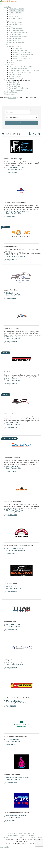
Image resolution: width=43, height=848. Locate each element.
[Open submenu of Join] (8, 21)
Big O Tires (8, 372)
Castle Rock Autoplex (12, 457)
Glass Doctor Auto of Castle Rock (16, 812)
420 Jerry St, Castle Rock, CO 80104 (21, 833)
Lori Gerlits (12, 98)
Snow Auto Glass (10, 583)
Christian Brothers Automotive (15, 736)
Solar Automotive (10, 246)
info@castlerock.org (28, 835)
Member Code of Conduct (32, 837)
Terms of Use (17, 837)
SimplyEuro (8, 660)
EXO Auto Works (10, 414)
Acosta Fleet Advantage (13, 159)
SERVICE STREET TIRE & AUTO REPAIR (18, 545)
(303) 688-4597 (13, 835)
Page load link (5, 847)
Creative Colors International (15, 202)
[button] (3, 134)
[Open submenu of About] (10, 7)
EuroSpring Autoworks (12, 501)
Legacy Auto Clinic (11, 290)
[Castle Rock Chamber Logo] (8, 1)
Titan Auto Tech (10, 621)
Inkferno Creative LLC (12, 774)
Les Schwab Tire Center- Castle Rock (18, 698)
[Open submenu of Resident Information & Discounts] (29, 80)
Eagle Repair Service (11, 328)
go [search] (22, 123)
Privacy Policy (6, 837)
